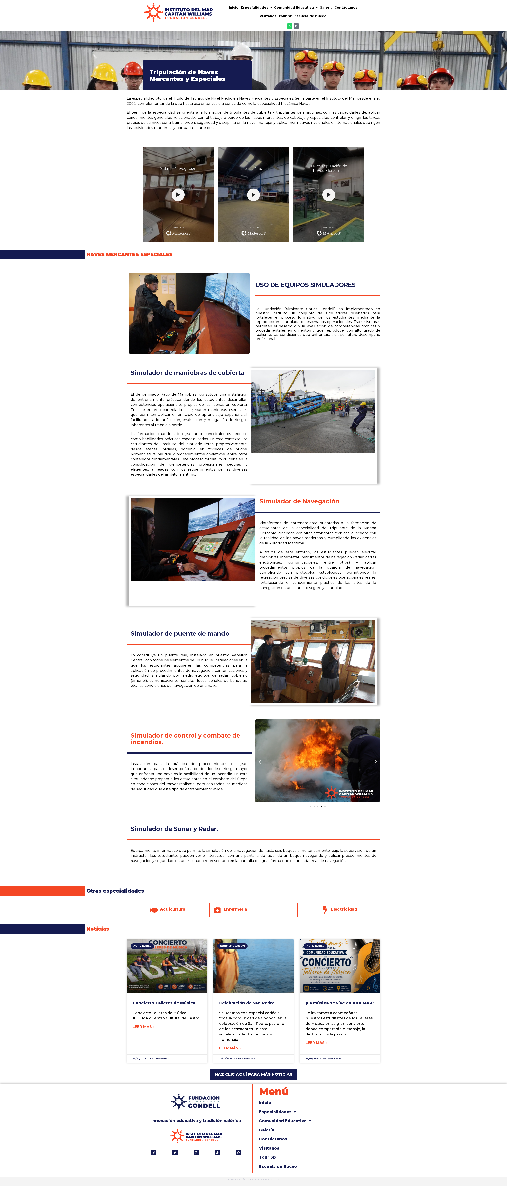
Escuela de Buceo (310, 16)
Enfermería (235, 909)
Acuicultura (172, 909)
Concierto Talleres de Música (164, 1003)
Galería (326, 7)
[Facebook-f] (153, 1152)
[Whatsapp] (289, 26)
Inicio (234, 7)
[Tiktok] (217, 1152)
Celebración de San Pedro (247, 1003)
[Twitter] (175, 1152)
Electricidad (344, 909)
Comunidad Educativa (294, 7)
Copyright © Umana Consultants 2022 (253, 1179)
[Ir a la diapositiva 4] (321, 806)
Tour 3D (285, 16)
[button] (259, 761)
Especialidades (254, 7)
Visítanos (268, 16)
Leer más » (144, 1027)
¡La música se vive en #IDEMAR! (340, 1003)
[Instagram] (196, 1152)
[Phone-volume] (296, 26)
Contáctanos (346, 7)
